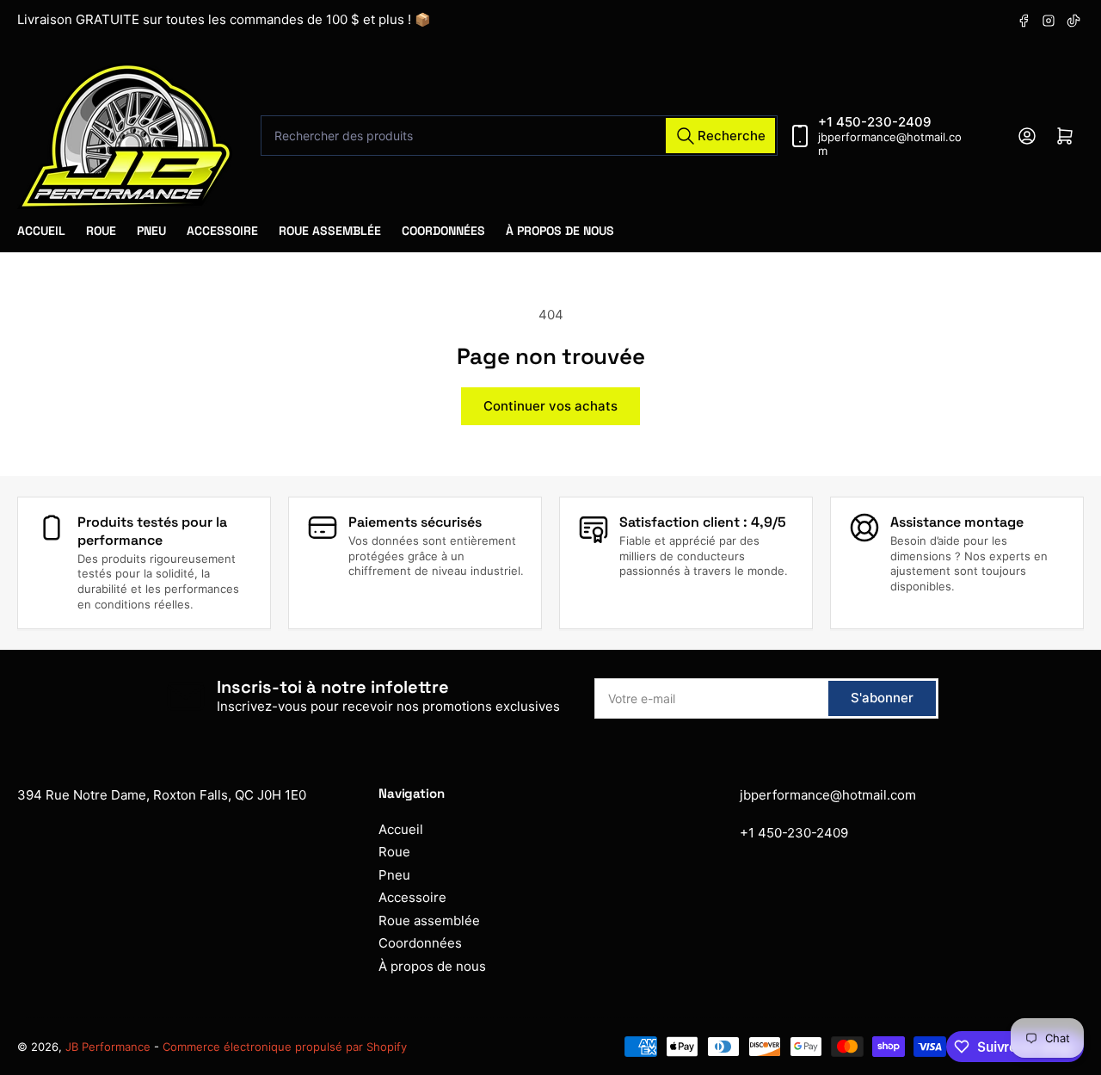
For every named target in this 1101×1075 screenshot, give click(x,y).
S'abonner (882, 697)
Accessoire (222, 230)
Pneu (151, 230)
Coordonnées (443, 230)
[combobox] (519, 135)
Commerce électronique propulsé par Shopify (285, 1046)
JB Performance (109, 1046)
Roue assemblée (330, 230)
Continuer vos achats (550, 406)
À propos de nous (560, 230)
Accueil (41, 230)
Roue (101, 230)
